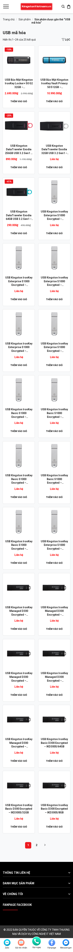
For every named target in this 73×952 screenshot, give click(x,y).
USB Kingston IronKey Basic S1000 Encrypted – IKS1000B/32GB (18, 413)
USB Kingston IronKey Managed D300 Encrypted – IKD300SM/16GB (18, 677)
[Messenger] (66, 942)
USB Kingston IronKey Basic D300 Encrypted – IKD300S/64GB (54, 743)
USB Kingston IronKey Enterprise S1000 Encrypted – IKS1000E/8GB (18, 347)
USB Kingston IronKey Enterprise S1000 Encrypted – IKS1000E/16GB (54, 281)
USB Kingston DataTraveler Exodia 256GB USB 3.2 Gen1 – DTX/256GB (18, 149)
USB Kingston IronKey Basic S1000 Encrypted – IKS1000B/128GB (54, 479)
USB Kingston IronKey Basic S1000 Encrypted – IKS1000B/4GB (54, 413)
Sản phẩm (25, 19)
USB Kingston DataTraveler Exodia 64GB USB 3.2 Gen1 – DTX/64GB (19, 215)
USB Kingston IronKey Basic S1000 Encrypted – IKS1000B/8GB (18, 545)
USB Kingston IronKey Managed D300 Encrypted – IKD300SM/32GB (54, 611)
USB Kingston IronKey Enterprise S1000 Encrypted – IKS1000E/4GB (54, 347)
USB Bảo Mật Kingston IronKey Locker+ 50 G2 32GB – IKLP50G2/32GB (19, 83)
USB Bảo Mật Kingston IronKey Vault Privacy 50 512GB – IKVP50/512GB (54, 83)
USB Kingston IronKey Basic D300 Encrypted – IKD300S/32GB (18, 809)
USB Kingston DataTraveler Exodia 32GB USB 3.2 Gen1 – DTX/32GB (54, 149)
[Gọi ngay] (36, 941)
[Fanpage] (51, 942)
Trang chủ (9, 19)
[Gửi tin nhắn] (21, 942)
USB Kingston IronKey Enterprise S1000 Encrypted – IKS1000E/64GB (54, 215)
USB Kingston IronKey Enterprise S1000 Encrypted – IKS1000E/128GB (54, 545)
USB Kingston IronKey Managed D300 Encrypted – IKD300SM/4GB (18, 743)
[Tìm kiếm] (63, 6)
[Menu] (6, 7)
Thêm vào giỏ (18, 101)
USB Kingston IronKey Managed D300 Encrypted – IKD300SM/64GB (18, 611)
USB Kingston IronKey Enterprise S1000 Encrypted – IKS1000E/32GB (18, 281)
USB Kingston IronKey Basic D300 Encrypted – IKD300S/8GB (54, 809)
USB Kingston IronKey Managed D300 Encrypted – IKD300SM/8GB (54, 677)
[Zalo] (7, 942)
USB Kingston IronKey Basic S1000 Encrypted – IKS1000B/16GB (18, 479)
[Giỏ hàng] (68, 6)
